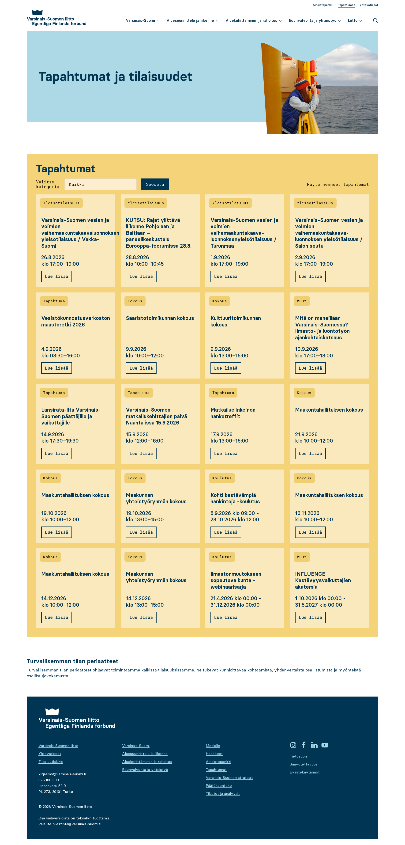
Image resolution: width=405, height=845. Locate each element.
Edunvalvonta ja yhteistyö (145, 769)
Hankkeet (214, 753)
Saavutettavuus (304, 764)
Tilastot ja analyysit (223, 793)
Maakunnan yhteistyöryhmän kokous (156, 498)
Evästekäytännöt (305, 772)
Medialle (213, 745)
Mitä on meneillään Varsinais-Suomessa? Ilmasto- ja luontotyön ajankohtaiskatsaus (322, 328)
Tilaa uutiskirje (50, 761)
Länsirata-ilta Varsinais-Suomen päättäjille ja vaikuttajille (71, 416)
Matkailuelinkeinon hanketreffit (232, 413)
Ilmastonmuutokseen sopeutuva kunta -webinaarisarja (235, 580)
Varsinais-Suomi (136, 745)
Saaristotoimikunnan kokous (160, 318)
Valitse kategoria (47, 184)
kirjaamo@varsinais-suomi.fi (62, 774)
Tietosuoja (299, 756)
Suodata (155, 184)
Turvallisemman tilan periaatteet (59, 670)
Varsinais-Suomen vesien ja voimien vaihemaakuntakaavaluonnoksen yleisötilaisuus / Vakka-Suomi (80, 233)
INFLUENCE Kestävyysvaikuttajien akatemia (323, 580)
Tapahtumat (216, 769)
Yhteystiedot (49, 753)
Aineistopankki (218, 761)
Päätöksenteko (219, 785)
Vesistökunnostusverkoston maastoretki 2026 (75, 321)
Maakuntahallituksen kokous (329, 410)
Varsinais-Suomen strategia (229, 777)
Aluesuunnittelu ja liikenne (145, 753)
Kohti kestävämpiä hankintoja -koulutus (235, 498)
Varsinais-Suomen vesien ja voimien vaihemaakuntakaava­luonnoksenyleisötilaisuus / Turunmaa (244, 233)
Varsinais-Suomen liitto (58, 745)
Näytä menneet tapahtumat (338, 184)
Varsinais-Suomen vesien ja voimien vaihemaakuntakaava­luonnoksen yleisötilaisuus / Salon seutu (329, 233)
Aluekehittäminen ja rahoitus (147, 761)
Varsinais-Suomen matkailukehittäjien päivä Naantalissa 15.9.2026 (156, 416)
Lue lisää (56, 276)
